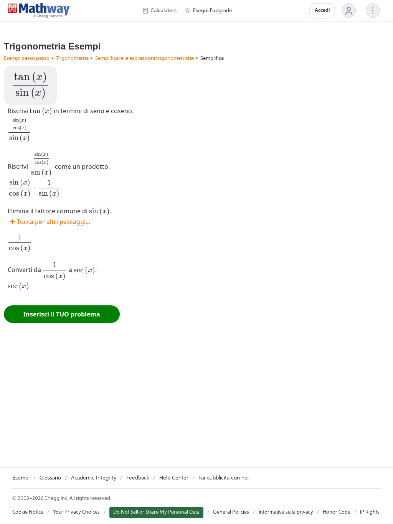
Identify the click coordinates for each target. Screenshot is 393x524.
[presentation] (31, 85)
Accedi (322, 10)
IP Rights (370, 512)
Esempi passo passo (27, 57)
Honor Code (336, 512)
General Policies (231, 512)
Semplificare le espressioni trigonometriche (144, 57)
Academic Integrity (93, 478)
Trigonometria (72, 57)
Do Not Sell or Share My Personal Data (156, 512)
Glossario (50, 478)
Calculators (163, 10)
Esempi (21, 478)
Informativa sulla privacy (286, 512)
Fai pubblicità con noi (223, 478)
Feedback (137, 478)
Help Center (173, 478)
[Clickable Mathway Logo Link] (39, 10)
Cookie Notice (27, 512)
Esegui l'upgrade (212, 10)
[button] (349, 10)
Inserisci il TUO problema (61, 314)
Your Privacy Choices (76, 512)
